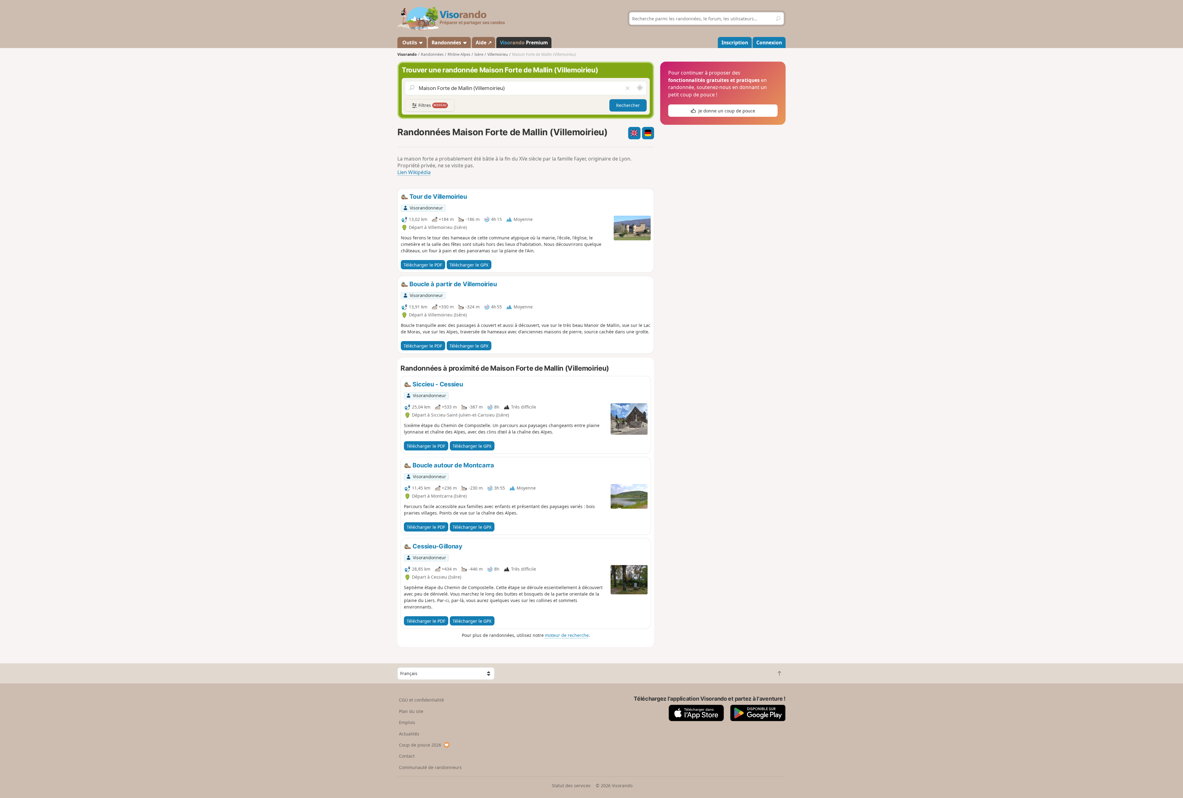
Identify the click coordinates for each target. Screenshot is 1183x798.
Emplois (407, 722)
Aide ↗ (484, 42)
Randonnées (447, 42)
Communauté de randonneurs (430, 767)
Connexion (769, 42)
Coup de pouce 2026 (420, 745)
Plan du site (411, 711)
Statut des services (571, 785)
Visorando (407, 54)
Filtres (432, 105)
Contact (407, 756)
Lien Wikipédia (414, 172)
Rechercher (628, 105)
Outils (409, 42)
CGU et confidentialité (421, 700)
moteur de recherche (567, 635)
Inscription (735, 42)
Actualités (409, 734)
